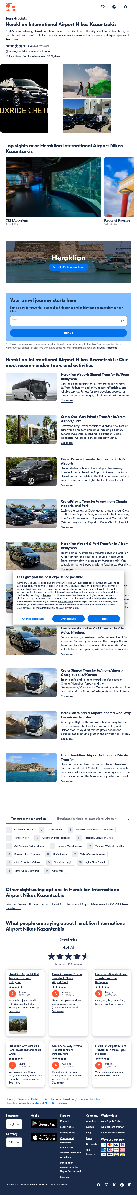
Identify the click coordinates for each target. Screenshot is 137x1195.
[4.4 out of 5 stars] (16, 46)
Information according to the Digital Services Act (70, 1167)
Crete (34, 1099)
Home (9, 1099)
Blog (88, 1132)
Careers (90, 1126)
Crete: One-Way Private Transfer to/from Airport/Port (67, 978)
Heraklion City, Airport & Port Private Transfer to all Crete (25, 1049)
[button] (53, 191)
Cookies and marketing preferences (67, 1142)
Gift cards (91, 1144)
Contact (64, 1121)
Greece (22, 1099)
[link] (53, 191)
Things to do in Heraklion (58, 1099)
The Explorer (90, 1152)
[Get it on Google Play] (44, 1124)
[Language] (114, 7)
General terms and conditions (70, 1155)
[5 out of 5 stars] (25, 987)
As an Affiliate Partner (113, 1132)
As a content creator (112, 1126)
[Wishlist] (102, 7)
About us (91, 1121)
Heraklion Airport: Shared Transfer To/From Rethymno (111, 978)
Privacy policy (67, 1132)
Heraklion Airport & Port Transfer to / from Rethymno (24, 978)
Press (89, 1138)
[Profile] (125, 7)
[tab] (29, 819)
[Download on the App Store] (44, 1138)
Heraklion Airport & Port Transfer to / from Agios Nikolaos (110, 1049)
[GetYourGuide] (11, 7)
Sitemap (64, 1177)
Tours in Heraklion (89, 1099)
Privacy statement (107, 347)
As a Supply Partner (112, 1121)
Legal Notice (67, 1126)
